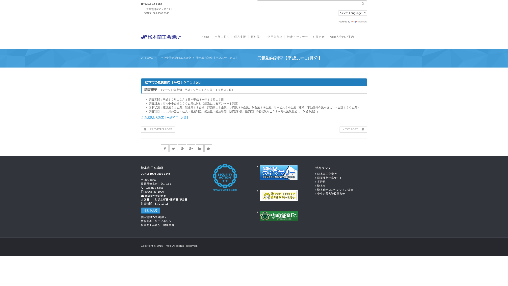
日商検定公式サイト (329, 177)
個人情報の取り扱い (153, 217)
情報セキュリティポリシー (157, 221)
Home (149, 57)
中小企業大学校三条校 (331, 193)
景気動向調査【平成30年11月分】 (167, 117)
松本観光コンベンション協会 (335, 189)
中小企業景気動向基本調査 (174, 57)
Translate (362, 21)
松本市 (321, 185)
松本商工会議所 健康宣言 (157, 225)
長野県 (321, 181)
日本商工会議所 (327, 173)
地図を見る (151, 210)
